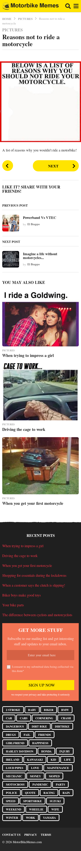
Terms (46, 834)
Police (11, 793)
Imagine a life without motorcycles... (40, 255)
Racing (49, 793)
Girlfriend (15, 743)
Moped (54, 776)
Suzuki (55, 801)
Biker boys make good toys (21, 595)
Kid (53, 759)
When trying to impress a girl (28, 355)
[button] (68, 6)
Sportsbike (32, 801)
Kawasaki (35, 759)
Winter (12, 817)
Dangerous (15, 726)
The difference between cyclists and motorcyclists (37, 614)
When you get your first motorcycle (32, 503)
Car (9, 718)
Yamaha (49, 817)
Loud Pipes (14, 768)
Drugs (11, 734)
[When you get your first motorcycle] (40, 465)
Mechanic (14, 776)
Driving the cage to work (23, 429)
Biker (48, 710)
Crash (66, 718)
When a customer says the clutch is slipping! (33, 585)
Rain (66, 793)
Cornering (44, 718)
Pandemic (40, 784)
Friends (44, 734)
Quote (30, 793)
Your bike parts (13, 605)
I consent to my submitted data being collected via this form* (42, 669)
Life (67, 759)
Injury (64, 751)
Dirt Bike (39, 726)
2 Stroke (13, 710)
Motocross (15, 784)
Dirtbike (62, 726)
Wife (55, 809)
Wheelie (36, 809)
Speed (10, 801)
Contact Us (11, 834)
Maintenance (58, 768)
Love (35, 768)
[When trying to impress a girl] (40, 317)
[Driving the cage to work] (40, 391)
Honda (46, 751)
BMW (65, 710)
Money (35, 776)
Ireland (12, 759)
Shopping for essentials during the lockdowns (34, 575)
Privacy (30, 834)
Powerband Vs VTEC (39, 217)
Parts (60, 784)
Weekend (13, 809)
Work (30, 817)
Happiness (40, 743)
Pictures (12, 30)
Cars (23, 718)
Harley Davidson (19, 751)
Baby (32, 710)
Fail (27, 734)
